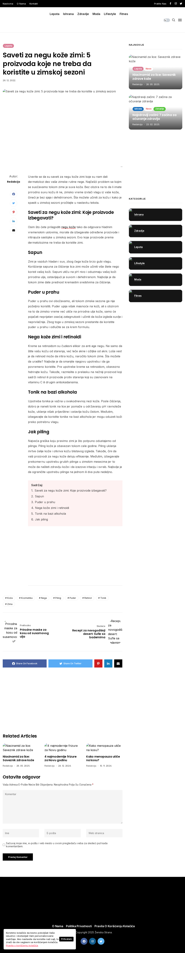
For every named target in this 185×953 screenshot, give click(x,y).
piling (58, 598)
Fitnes (124, 14)
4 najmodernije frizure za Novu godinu (60, 758)
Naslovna (8, 3)
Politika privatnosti (79, 926)
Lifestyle (110, 14)
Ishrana (68, 14)
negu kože (68, 227)
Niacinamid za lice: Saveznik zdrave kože (18, 758)
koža (10, 598)
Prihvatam (66, 939)
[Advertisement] (75, 557)
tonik (103, 598)
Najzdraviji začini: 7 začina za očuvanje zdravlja (154, 117)
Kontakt (33, 3)
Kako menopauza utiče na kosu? (103, 758)
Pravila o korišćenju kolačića (114, 926)
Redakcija (8, 765)
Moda (96, 14)
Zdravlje (83, 14)
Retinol (88, 598)
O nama (21, 3)
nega (44, 598)
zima (9, 604)
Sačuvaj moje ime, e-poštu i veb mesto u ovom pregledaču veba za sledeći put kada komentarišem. (56, 845)
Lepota (54, 14)
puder (73, 598)
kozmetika (27, 598)
